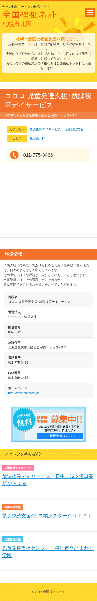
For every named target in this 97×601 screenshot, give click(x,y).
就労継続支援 (13, 507)
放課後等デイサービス (45, 129)
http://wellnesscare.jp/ (23, 393)
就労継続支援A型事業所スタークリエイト (47, 515)
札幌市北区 (37, 138)
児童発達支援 (74, 129)
